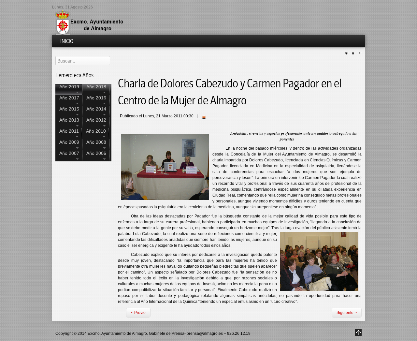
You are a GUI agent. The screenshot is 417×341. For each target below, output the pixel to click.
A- (359, 53)
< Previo (138, 312)
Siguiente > (347, 312)
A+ (348, 53)
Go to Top (358, 332)
